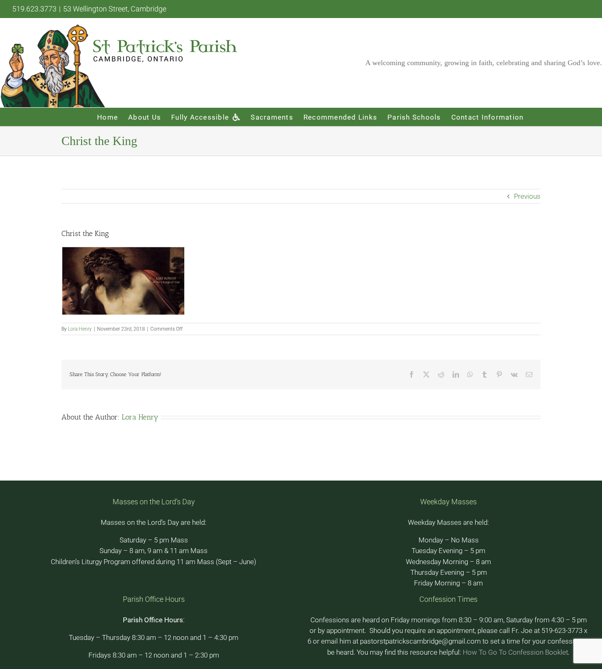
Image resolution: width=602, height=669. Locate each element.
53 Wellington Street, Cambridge (114, 9)
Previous (527, 196)
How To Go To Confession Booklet (515, 652)
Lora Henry (80, 329)
